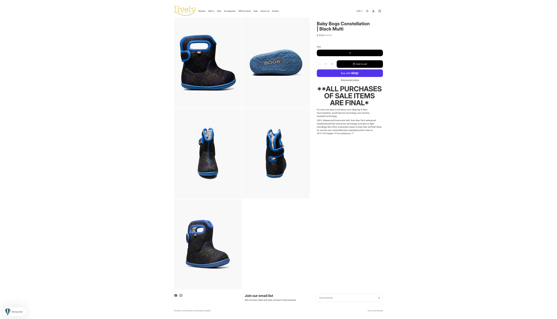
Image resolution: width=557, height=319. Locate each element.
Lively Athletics (187, 311)
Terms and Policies (375, 311)
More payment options (350, 80)
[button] (349, 136)
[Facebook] (176, 295)
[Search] (367, 11)
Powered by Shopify (202, 311)
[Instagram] (181, 295)
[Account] (373, 11)
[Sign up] (379, 298)
